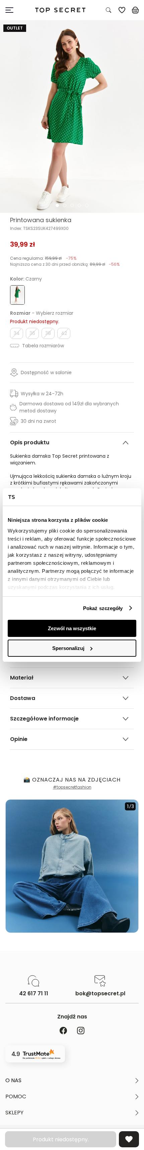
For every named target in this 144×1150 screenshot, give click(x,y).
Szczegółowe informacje (44, 718)
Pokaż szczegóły (103, 608)
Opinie (18, 739)
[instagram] (80, 1031)
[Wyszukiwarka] (108, 10)
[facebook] (63, 1031)
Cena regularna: (43, 258)
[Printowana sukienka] (72, 116)
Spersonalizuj (68, 648)
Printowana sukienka (40, 220)
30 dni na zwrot (38, 421)
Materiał (21, 678)
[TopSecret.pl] (60, 10)
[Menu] (12, 10)
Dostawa (22, 698)
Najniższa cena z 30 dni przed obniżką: (65, 264)
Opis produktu (29, 442)
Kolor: (26, 279)
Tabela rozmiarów (42, 345)
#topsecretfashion (72, 787)
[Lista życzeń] (122, 10)
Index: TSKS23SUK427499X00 (39, 228)
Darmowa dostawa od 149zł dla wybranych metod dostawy (69, 407)
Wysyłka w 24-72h (42, 393)
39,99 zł (22, 244)
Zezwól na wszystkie (72, 628)
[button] (72, 1080)
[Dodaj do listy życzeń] (129, 1139)
